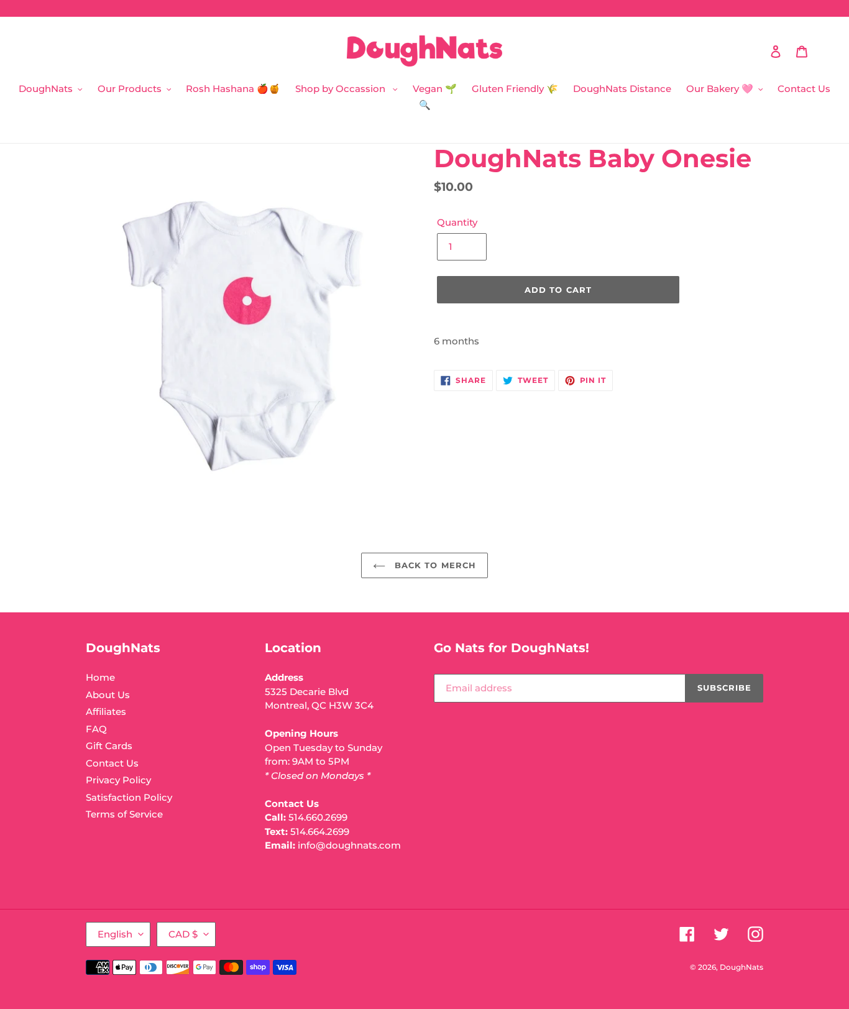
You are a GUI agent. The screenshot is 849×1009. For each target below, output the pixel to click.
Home (100, 677)
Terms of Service (124, 814)
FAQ (96, 729)
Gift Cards (109, 746)
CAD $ (183, 934)
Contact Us (112, 763)
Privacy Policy (118, 780)
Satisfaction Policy (129, 797)
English (115, 934)
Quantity (457, 222)
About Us (108, 695)
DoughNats (741, 967)
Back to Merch (434, 565)
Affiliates (106, 711)
